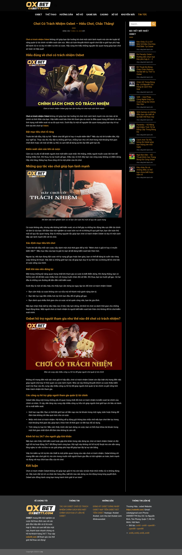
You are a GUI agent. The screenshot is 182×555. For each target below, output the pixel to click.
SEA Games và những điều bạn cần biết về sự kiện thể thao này (146, 114)
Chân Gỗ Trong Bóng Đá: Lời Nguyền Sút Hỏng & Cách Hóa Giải (146, 85)
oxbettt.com (31, 537)
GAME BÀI (91, 14)
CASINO (104, 14)
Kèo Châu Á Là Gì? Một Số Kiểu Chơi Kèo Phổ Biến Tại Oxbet (146, 44)
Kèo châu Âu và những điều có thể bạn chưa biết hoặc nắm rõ (145, 171)
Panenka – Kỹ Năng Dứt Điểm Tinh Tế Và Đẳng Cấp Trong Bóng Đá (146, 128)
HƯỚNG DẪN (66, 14)
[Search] (55, 5)
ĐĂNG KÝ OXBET (100, 506)
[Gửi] (153, 24)
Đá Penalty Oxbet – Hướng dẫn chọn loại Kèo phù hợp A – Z (146, 56)
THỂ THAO (50, 14)
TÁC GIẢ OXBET (66, 506)
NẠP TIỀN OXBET (107, 509)
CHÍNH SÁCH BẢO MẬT (76, 509)
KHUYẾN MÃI (128, 14)
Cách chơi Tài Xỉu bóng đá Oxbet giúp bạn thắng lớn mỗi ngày (145, 143)
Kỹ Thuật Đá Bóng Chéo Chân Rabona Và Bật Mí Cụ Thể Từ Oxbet (146, 70)
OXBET (38, 14)
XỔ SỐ (115, 14)
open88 (151, 525)
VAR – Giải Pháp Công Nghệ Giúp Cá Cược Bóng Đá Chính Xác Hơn (146, 100)
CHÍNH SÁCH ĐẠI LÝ (68, 513)
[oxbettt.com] (38, 6)
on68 (138, 525)
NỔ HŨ (79, 14)
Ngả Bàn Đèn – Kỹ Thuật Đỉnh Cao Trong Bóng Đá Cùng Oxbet (146, 157)
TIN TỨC (142, 14)
